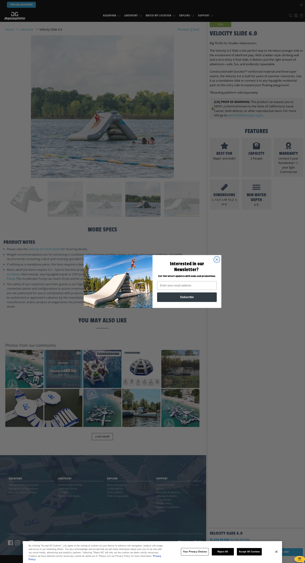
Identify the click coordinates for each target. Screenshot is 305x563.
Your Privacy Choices (195, 551)
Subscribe (187, 297)
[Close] (276, 552)
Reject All (222, 551)
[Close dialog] (217, 259)
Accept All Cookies (249, 551)
